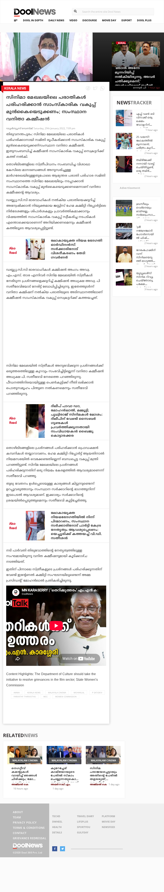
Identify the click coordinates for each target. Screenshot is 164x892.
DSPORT (126, 20)
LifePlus (82, 821)
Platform (108, 816)
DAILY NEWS (56, 20)
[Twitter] (62, 848)
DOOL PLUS (144, 20)
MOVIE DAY (109, 20)
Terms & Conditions (29, 828)
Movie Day (108, 821)
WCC (45, 696)
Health (57, 827)
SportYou (83, 827)
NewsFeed (108, 827)
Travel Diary (85, 816)
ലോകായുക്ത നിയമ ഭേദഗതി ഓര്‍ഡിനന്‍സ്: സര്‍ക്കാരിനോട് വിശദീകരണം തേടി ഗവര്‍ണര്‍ (76, 249)
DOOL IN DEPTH (33, 20)
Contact (19, 833)
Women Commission (66, 696)
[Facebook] (54, 848)
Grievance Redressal (29, 838)
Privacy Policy (25, 822)
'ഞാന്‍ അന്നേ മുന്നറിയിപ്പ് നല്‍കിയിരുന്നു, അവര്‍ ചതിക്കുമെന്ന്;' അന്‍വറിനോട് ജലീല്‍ (135, 77)
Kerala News (33, 692)
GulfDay (82, 832)
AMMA (17, 692)
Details (57, 832)
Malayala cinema (57, 692)
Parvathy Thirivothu (25, 696)
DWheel (57, 821)
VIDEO (73, 20)
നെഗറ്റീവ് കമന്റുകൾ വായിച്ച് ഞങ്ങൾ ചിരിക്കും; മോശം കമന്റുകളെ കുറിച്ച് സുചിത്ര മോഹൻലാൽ (24, 779)
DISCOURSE (89, 20)
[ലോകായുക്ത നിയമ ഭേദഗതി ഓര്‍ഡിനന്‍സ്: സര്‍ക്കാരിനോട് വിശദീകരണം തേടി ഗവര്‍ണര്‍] (35, 249)
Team (17, 817)
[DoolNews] (33, 12)
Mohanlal (79, 692)
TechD (56, 816)
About (18, 812)
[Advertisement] (56, 343)
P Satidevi (97, 692)
